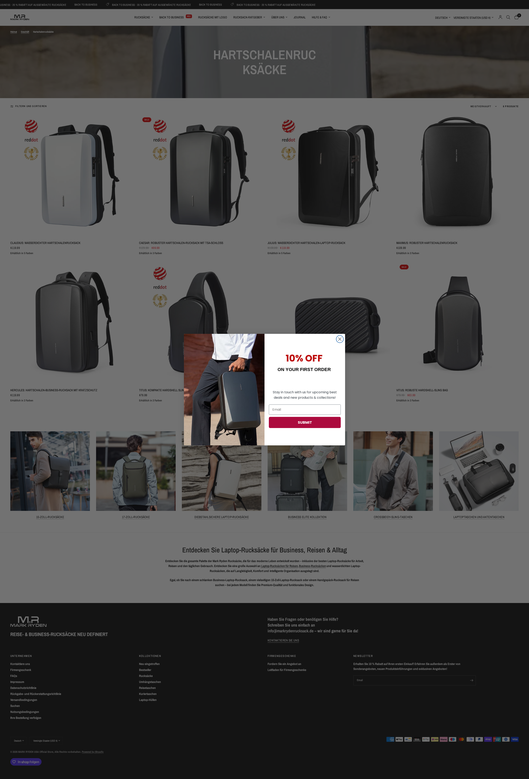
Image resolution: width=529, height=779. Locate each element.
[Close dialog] (339, 339)
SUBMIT (305, 422)
